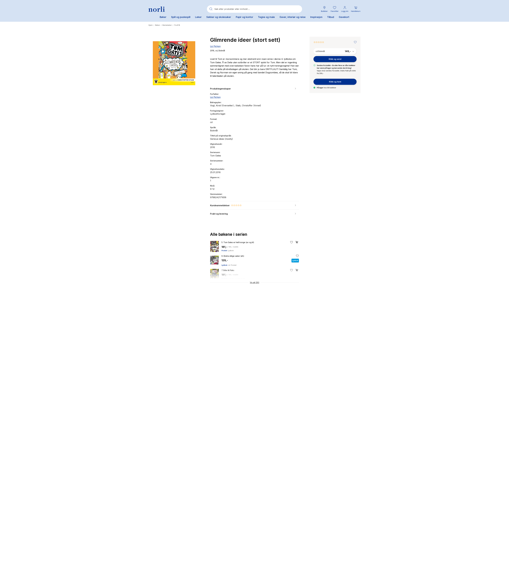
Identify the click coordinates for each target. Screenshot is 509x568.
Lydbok (231, 251)
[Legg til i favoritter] (355, 42)
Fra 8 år (177, 25)
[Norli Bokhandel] (156, 9)
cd (229, 265)
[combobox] (254, 9)
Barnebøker (167, 25)
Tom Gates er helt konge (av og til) (237, 242)
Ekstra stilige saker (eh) (232, 256)
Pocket (224, 251)
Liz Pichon (215, 46)
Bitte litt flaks (227, 270)
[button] (335, 9)
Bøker (157, 25)
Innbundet (241, 278)
